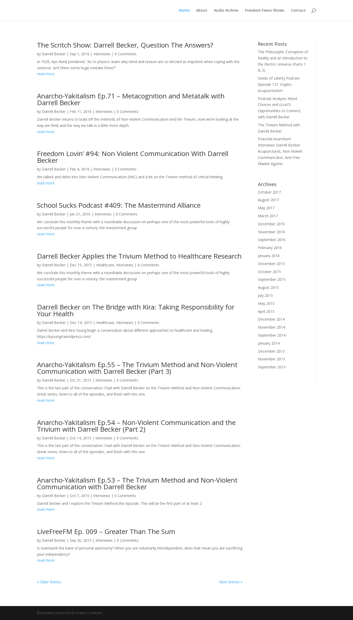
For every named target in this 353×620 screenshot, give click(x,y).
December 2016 (271, 223)
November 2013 (271, 359)
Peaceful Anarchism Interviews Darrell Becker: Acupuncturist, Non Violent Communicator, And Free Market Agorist (280, 151)
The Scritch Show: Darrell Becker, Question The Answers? (125, 45)
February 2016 (270, 247)
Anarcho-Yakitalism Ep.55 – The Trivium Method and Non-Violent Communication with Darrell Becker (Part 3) (137, 368)
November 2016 (271, 231)
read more (46, 73)
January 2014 (269, 343)
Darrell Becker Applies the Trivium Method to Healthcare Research (139, 256)
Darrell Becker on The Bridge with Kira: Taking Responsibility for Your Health (135, 310)
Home (184, 11)
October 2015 (269, 271)
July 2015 (265, 295)
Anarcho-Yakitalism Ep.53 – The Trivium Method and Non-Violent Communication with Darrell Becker (137, 483)
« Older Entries (49, 581)
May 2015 (266, 303)
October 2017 (269, 192)
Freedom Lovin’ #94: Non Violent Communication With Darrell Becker (132, 157)
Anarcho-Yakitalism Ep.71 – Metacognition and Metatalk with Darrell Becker (131, 99)
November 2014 (271, 327)
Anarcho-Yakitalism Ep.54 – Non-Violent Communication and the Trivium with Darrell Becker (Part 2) (136, 426)
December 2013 (271, 351)
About (201, 11)
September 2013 (272, 367)
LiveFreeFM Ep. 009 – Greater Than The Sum (106, 531)
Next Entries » (230, 581)
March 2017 (268, 215)
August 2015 (268, 287)
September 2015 (272, 279)
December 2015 (271, 263)
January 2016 (269, 255)
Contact (298, 11)
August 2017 (268, 199)
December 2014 (271, 319)
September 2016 (272, 239)
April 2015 (266, 311)
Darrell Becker (54, 53)
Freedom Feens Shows (264, 11)
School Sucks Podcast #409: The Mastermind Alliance (119, 205)
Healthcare (105, 264)
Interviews (102, 53)
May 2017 (266, 207)
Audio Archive (226, 11)
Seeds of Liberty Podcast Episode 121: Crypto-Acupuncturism (279, 84)
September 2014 (272, 335)
